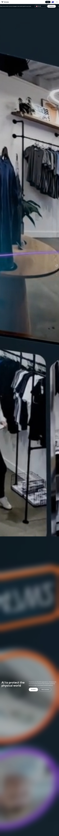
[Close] (58, 6)
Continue (51, 6)
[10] (56, 265)
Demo (48, 2)
